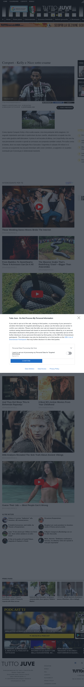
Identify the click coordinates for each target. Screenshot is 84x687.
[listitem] (42, 348)
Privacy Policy (54, 369)
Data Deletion (29, 369)
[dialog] (42, 343)
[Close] (79, 318)
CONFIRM (26, 361)
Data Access (42, 369)
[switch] (69, 353)
